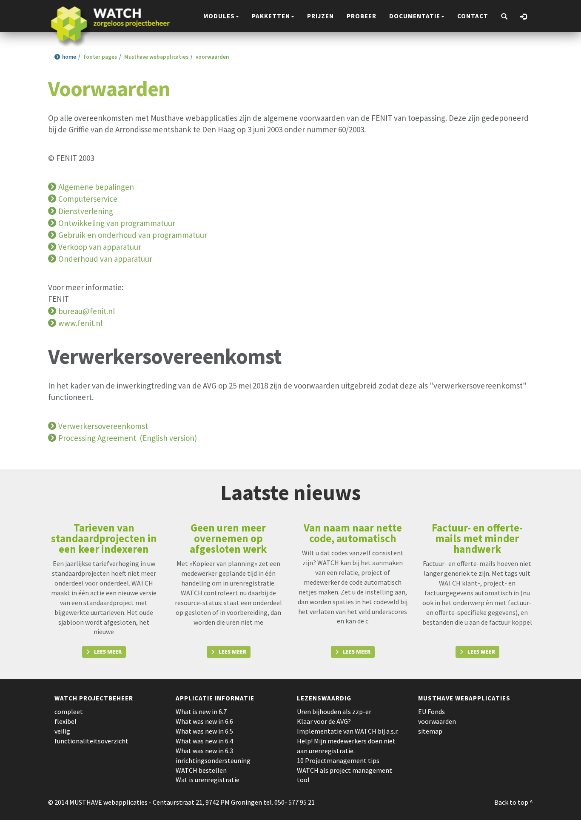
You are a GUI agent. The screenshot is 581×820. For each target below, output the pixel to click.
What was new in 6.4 (204, 741)
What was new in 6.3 (204, 750)
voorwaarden (437, 721)
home (69, 56)
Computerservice (87, 199)
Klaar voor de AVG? (324, 721)
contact (472, 16)
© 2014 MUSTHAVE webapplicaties (98, 802)
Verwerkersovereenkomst (103, 426)
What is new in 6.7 (201, 711)
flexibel (65, 721)
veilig (62, 731)
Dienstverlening (85, 211)
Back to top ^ (513, 802)
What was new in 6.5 (204, 731)
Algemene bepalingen (96, 187)
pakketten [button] (271, 16)
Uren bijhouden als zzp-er (334, 711)
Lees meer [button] (108, 651)
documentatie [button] (414, 16)
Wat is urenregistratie (207, 779)
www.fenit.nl (80, 323)
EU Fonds (431, 711)
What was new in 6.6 (204, 721)
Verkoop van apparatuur (99, 247)
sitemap (430, 731)
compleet (68, 711)
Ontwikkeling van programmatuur (116, 223)
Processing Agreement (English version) (127, 438)
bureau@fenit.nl (86, 311)
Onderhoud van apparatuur (105, 259)
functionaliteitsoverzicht (91, 741)
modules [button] (219, 16)
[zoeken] (504, 17)
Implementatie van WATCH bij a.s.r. (348, 731)
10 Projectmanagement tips (338, 760)
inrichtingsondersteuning (213, 760)
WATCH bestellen (201, 770)
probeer (361, 16)
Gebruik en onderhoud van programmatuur (132, 235)
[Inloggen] (523, 17)
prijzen (320, 16)
